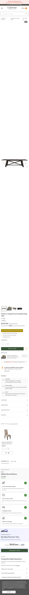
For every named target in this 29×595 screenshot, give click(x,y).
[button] (22, 8)
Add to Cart (12, 348)
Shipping (3, 415)
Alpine (3, 318)
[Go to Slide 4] (19, 308)
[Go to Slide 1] (3, 308)
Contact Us (20, 4)
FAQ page (17, 565)
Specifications (5, 410)
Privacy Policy (9, 587)
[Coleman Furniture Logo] (12, 8)
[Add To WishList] (26, 348)
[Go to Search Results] (26, 14)
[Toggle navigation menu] (2, 8)
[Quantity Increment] (7, 344)
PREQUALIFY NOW (14, 550)
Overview (4, 400)
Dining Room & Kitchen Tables (15, 19)
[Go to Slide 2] (9, 308)
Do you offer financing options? (8, 573)
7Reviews (3, 320)
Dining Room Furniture (3, 19)
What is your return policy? (7, 569)
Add (6, 452)
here (3, 588)
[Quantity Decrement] (2, 344)
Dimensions (4, 405)
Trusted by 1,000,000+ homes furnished (13, 367)
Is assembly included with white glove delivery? (11, 577)
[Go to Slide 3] (14, 308)
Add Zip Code (4, 339)
